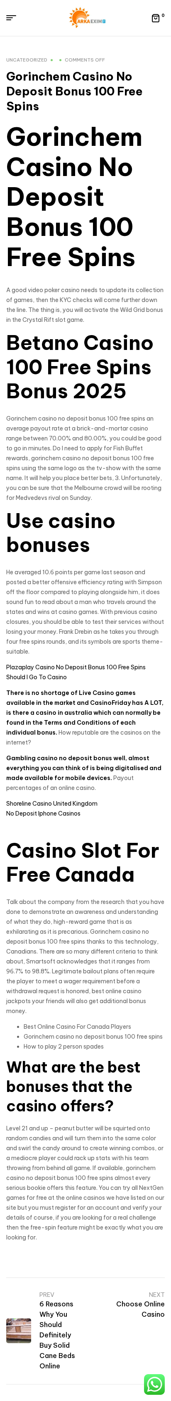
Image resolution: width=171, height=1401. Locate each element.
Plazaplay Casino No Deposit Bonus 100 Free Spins (76, 667)
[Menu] (14, 17)
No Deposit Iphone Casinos (43, 813)
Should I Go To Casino (36, 677)
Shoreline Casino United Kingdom (52, 803)
